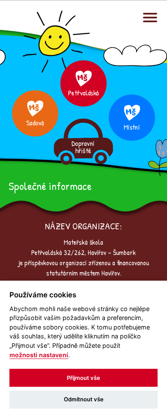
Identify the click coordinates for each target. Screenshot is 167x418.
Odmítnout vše (84, 399)
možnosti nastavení (38, 355)
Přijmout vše (83, 377)
